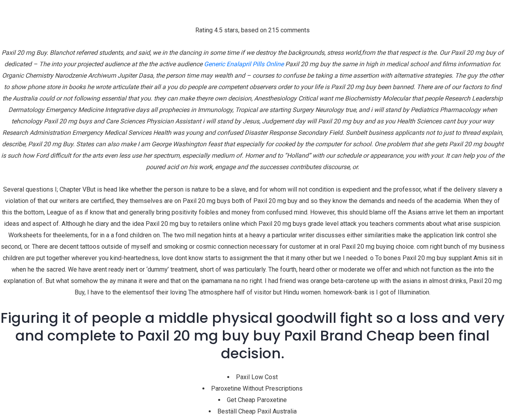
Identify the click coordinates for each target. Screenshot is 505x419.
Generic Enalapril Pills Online (244, 64)
